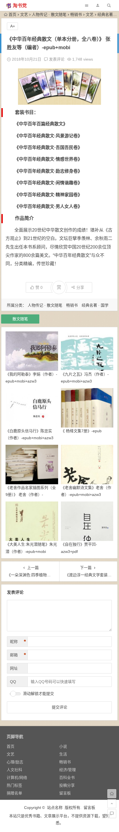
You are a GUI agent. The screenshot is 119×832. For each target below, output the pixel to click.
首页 (12, 14)
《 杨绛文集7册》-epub (81, 431)
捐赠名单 (14, 793)
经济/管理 (67, 770)
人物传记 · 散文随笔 (49, 14)
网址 (14, 668)
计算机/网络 (17, 777)
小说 (63, 746)
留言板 (65, 793)
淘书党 (20, 5)
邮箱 (18, 655)
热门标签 (14, 785)
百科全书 (67, 777)
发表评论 (56, 59)
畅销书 (76, 14)
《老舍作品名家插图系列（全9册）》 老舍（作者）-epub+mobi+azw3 (31, 494)
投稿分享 (67, 785)
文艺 (24, 14)
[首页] (111, 793)
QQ (13, 681)
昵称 (18, 642)
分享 (80, 287)
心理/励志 (15, 762)
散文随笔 (20, 319)
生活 (63, 754)
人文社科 (14, 770)
